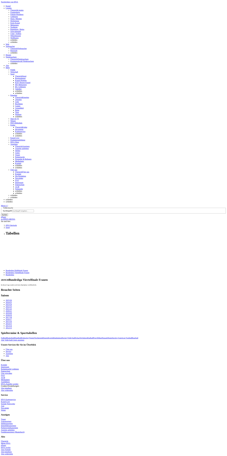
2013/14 (9, 326)
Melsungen (14, 25)
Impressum (19, 183)
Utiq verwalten (6, 373)
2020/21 (9, 311)
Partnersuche (20, 157)
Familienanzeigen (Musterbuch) (13, 432)
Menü (3, 206)
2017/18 (9, 317)
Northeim (13, 27)
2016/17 (9, 319)
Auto (17, 102)
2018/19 (9, 315)
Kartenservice (20, 131)
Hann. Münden (16, 19)
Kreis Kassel (15, 23)
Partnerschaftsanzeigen (9, 428)
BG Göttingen (20, 87)
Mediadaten (19, 161)
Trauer (17, 155)
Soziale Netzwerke (8, 404)
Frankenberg (15, 12)
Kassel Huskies (21, 80)
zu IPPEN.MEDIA (8, 219)
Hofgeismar (14, 21)
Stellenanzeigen (7, 424)
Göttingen (14, 17)
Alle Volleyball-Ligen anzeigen (12, 340)
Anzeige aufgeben (22, 149)
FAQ (17, 180)
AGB (17, 187)
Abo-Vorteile (6, 450)
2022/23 (9, 307)
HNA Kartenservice (8, 400)
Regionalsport (20, 78)
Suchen (4, 215)
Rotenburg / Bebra (17, 29)
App (2, 406)
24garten (18, 100)
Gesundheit (19, 108)
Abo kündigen (6, 388)
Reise (17, 110)
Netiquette (19, 189)
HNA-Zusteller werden (9, 384)
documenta (19, 129)
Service (8, 351)
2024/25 (9, 302)
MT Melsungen (21, 85)
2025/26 (9, 300)
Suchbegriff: (7, 211)
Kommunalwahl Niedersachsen (22, 61)
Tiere (17, 112)
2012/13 (9, 328)
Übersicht (4, 441)
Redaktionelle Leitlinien (10, 369)
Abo (7, 356)
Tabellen (18, 89)
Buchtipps (19, 104)
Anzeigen (9, 354)
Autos (17, 153)
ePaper (3, 445)
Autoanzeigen (6, 421)
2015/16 (9, 322)
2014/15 (9, 324)
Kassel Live (5, 402)
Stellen (17, 151)
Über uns (9, 349)
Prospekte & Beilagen (23, 159)
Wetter (3, 410)
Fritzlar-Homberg (16, 14)
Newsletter (19, 178)
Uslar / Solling (15, 34)
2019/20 (9, 313)
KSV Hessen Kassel (22, 83)
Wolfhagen (14, 38)
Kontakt (18, 163)
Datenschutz (19, 185)
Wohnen (18, 114)
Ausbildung (5, 382)
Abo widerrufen (7, 390)
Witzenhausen (15, 36)
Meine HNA (5, 443)
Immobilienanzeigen (8, 426)
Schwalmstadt (15, 31)
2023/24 (9, 305)
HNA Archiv (6, 448)
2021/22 (9, 309)
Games (17, 106)
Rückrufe (13, 51)
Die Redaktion (20, 176)
